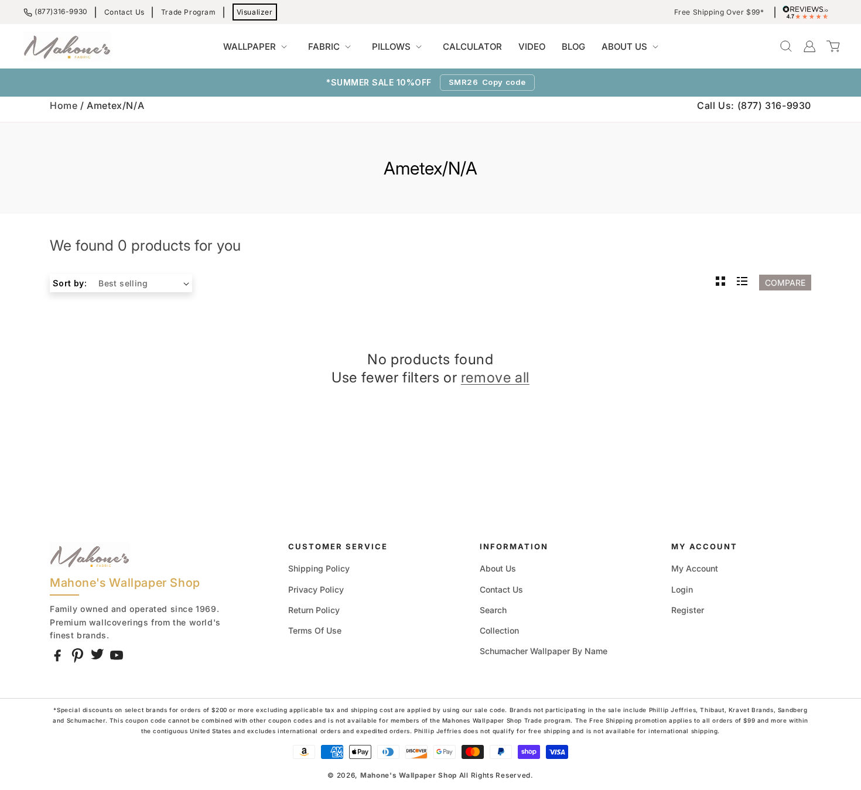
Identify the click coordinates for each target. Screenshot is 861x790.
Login (682, 589)
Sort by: (70, 283)
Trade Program (188, 12)
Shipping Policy (319, 568)
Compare (785, 283)
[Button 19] (720, 282)
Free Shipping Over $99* (719, 12)
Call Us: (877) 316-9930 (754, 105)
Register (687, 610)
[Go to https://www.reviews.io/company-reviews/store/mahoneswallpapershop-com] (808, 12)
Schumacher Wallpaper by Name (543, 651)
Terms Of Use (314, 630)
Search (493, 610)
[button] (257, 47)
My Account (694, 568)
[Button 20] (742, 282)
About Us (498, 568)
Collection (499, 630)
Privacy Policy (316, 589)
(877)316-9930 (61, 11)
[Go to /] (67, 46)
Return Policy (314, 610)
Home (63, 105)
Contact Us (124, 12)
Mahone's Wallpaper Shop (408, 775)
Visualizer (255, 12)
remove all (495, 377)
